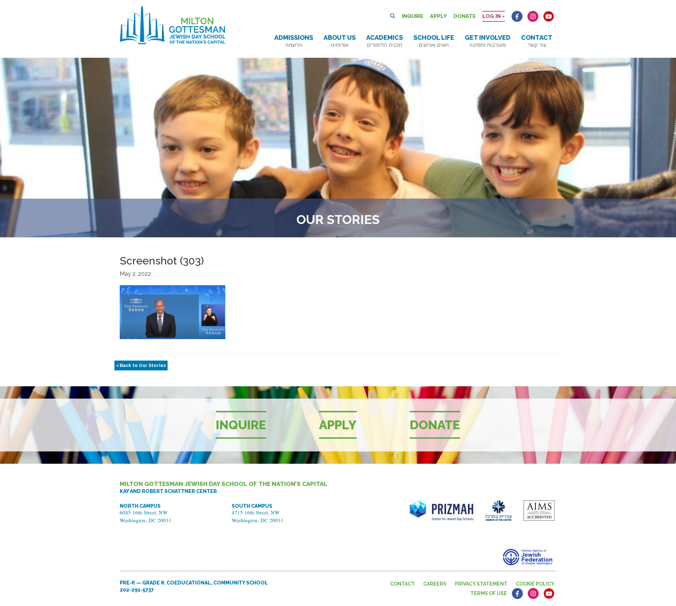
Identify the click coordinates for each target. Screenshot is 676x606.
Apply (438, 16)
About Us (340, 41)
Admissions (293, 41)
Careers (434, 584)
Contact (536, 41)
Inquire (412, 16)
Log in (492, 16)
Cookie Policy (535, 584)
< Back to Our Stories (141, 365)
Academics (384, 41)
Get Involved (488, 41)
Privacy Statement (481, 584)
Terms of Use (488, 593)
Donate (464, 16)
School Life (433, 41)
